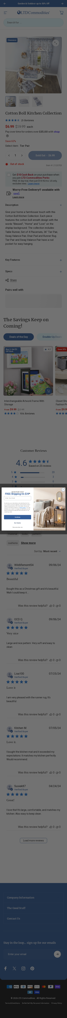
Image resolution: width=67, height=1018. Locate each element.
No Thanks (17, 523)
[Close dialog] (63, 489)
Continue (17, 517)
